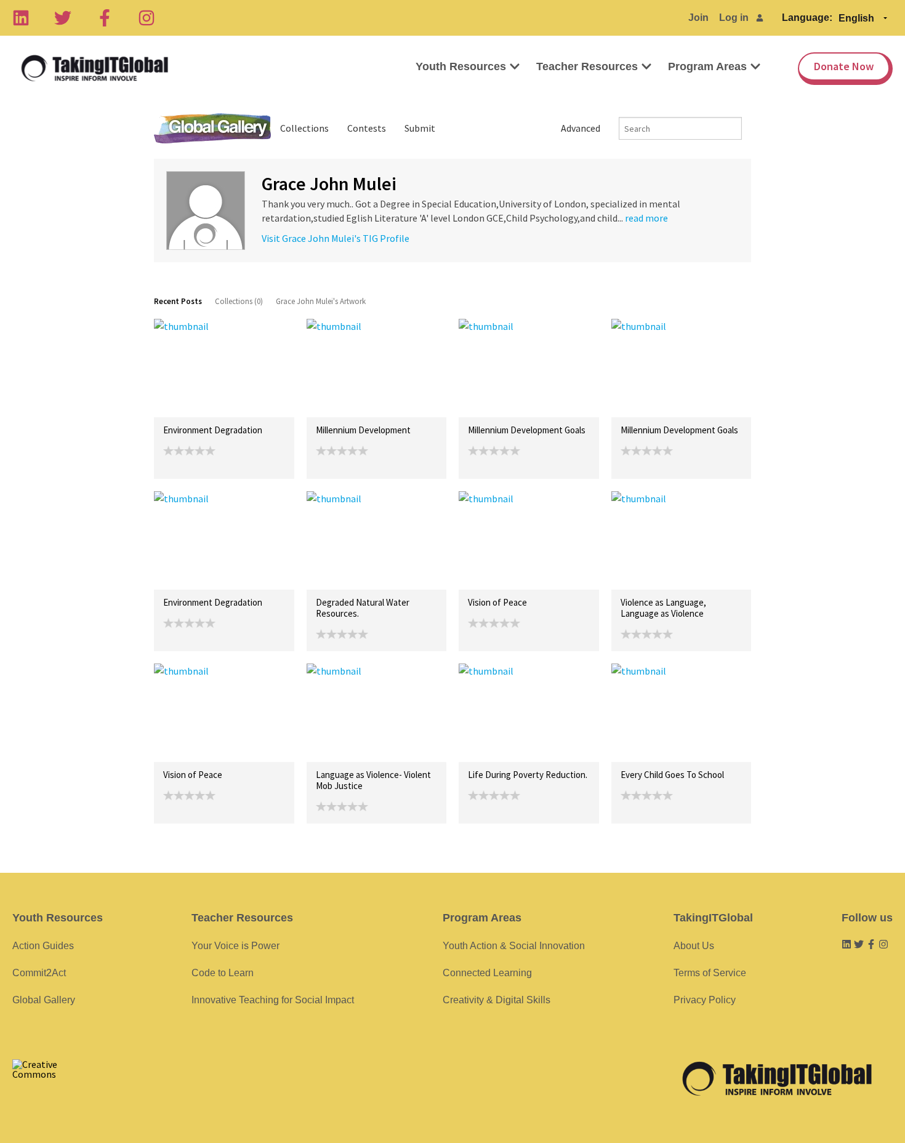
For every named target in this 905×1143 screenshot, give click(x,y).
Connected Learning (487, 973)
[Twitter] (62, 17)
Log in (734, 17)
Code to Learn (222, 973)
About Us (694, 945)
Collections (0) (239, 301)
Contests (366, 128)
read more (646, 218)
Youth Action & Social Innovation (514, 945)
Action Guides (43, 945)
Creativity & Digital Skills (496, 1000)
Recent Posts (178, 301)
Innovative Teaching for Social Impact (272, 1000)
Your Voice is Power (235, 945)
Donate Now (844, 66)
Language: (807, 17)
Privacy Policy (705, 1000)
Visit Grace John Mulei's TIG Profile (335, 238)
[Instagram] (146, 17)
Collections (304, 128)
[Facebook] (104, 17)
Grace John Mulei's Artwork (321, 301)
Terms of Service (710, 973)
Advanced (580, 128)
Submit (419, 128)
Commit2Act (39, 973)
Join (698, 17)
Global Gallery (212, 128)
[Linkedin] (21, 17)
